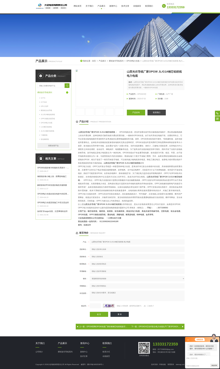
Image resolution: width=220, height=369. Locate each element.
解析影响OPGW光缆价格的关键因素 (52, 185)
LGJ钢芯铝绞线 (46, 127)
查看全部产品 (53, 146)
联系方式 (106, 352)
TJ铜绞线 (44, 135)
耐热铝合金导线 (46, 110)
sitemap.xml (180, 364)
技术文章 (125, 6)
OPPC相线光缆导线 (48, 119)
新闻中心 (113, 6)
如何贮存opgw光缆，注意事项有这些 (52, 211)
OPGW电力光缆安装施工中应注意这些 (53, 203)
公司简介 (39, 352)
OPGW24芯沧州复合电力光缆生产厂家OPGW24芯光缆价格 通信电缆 (167, 327)
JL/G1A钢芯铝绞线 (47, 131)
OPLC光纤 (44, 106)
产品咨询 (136, 112)
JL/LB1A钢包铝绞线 (48, 114)
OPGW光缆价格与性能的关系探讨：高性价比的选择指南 (53, 168)
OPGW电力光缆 (132, 61)
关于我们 (89, 6)
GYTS (43, 98)
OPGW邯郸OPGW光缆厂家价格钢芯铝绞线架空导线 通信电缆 (112, 327)
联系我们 (149, 6)
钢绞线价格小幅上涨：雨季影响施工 (52, 176)
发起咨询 (214, 365)
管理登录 (171, 364)
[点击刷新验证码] (108, 306)
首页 (94, 61)
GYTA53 (44, 102)
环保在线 (162, 364)
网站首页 (77, 6)
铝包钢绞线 (45, 139)
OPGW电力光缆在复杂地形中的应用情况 (53, 194)
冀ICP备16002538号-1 (95, 364)
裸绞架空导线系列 (116, 61)
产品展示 (101, 6)
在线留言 (137, 6)
